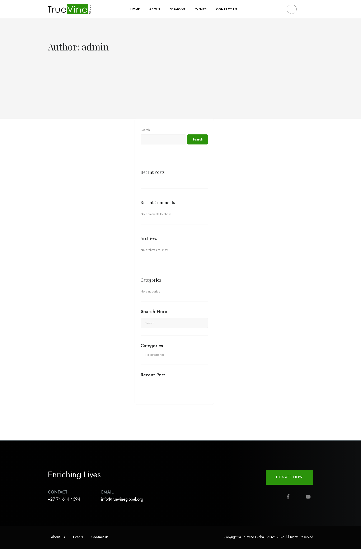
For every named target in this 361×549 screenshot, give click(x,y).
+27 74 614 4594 (64, 499)
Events (200, 9)
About (154, 9)
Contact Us (226, 9)
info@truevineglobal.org (122, 499)
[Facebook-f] (288, 497)
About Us (58, 537)
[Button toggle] (305, 9)
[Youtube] (308, 497)
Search (145, 130)
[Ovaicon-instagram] (298, 497)
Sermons (177, 9)
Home (135, 9)
